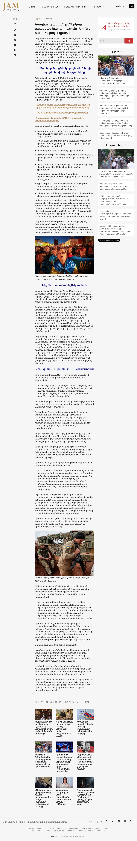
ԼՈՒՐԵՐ (32, 7)
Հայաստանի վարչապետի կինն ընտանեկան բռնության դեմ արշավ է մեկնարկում (63, 797)
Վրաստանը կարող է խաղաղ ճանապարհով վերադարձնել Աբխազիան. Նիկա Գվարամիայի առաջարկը (64, 763)
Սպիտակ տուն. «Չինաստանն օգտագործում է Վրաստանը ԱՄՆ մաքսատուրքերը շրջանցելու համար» (85, 762)
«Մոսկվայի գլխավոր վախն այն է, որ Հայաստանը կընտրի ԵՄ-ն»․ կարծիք (85, 728)
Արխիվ (39, 19)
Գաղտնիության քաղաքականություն (46, 822)
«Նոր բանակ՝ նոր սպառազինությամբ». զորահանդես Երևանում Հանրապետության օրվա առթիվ (115, 215)
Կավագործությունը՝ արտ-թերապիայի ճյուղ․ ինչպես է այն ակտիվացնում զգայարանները (113, 186)
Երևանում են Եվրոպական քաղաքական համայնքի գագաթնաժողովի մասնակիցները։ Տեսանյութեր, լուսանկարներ (115, 230)
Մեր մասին (9, 822)
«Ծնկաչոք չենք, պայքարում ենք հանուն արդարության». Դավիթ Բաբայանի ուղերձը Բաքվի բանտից (43, 798)
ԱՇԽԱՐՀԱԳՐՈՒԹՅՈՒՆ (75, 7)
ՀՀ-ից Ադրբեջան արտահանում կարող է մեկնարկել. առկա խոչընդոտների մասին (64, 729)
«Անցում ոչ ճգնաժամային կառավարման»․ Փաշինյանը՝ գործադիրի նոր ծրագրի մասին (43, 761)
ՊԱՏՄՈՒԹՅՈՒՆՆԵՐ (50, 7)
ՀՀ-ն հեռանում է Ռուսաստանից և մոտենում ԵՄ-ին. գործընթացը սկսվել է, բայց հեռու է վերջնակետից (116, 174)
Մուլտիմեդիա (116, 145)
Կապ (20, 822)
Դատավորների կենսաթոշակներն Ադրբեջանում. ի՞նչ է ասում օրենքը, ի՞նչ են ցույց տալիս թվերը (85, 797)
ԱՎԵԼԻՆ (97, 7)
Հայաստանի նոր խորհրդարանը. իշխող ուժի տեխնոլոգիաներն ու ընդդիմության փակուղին (43, 728)
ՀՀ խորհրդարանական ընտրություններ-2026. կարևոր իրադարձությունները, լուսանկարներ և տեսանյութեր (113, 200)
